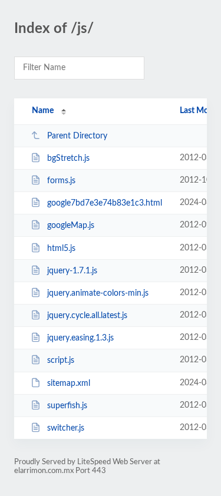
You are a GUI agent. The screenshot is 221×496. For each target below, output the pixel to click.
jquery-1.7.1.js (72, 271)
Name (43, 111)
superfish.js (67, 406)
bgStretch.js (68, 158)
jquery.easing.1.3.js (80, 338)
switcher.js (65, 428)
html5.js (61, 248)
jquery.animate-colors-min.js (98, 293)
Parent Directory (77, 136)
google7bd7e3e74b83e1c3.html (104, 203)
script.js (60, 360)
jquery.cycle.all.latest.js (87, 316)
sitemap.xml (68, 383)
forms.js (61, 181)
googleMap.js (70, 225)
